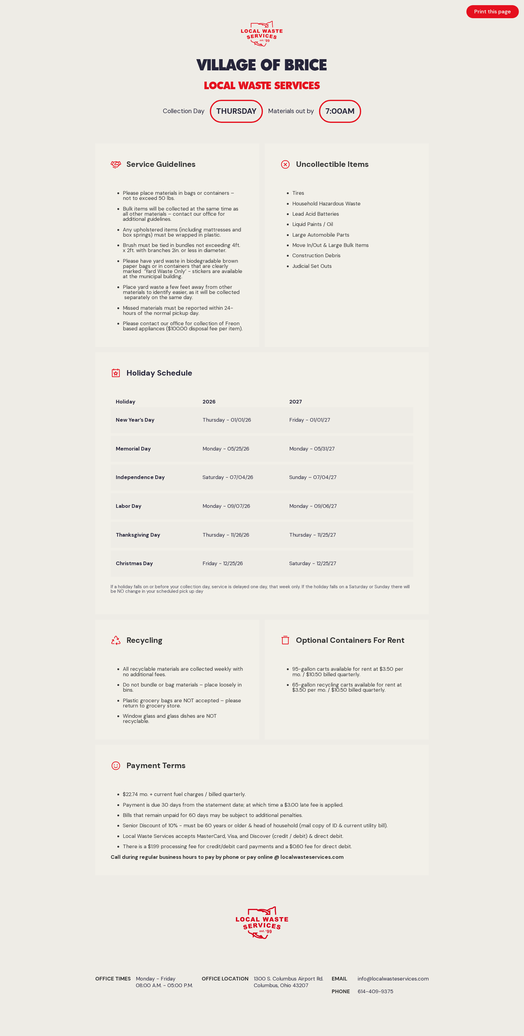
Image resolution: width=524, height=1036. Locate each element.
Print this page (492, 11)
